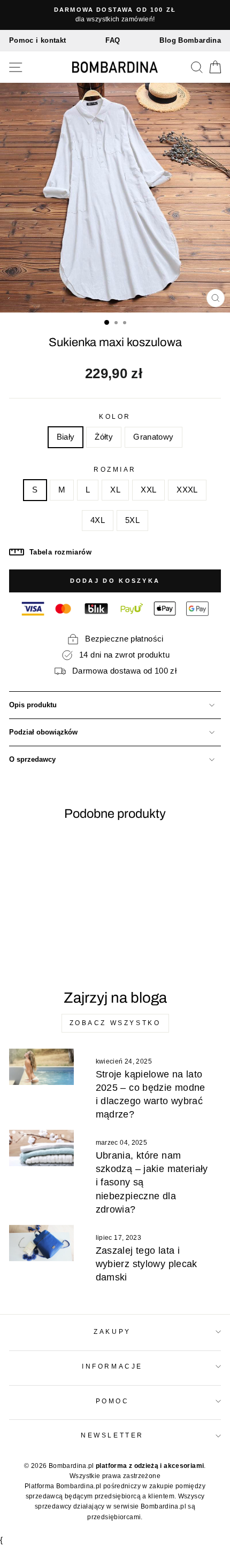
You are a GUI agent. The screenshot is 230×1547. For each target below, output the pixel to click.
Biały (66, 437)
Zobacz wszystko (115, 1023)
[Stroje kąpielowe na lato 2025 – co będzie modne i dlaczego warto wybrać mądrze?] (41, 1067)
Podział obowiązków (43, 732)
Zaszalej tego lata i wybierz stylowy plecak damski (146, 1264)
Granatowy (153, 437)
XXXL (187, 490)
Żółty (104, 437)
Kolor (115, 416)
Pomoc (112, 1400)
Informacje (112, 1366)
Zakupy (112, 1331)
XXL (148, 490)
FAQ (112, 40)
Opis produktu (33, 705)
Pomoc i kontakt (37, 40)
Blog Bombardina (190, 40)
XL (115, 490)
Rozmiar (115, 469)
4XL (97, 520)
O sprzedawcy (32, 759)
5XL (132, 520)
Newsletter (112, 1435)
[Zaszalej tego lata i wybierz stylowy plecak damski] (41, 1243)
